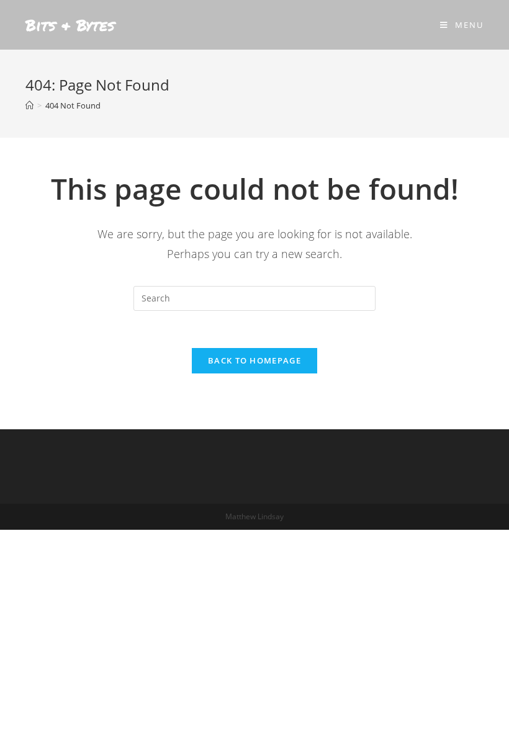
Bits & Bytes (70, 25)
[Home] (29, 105)
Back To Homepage (254, 360)
